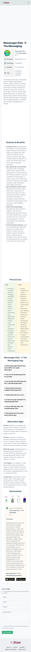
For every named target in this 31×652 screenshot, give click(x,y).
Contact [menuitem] (15, 647)
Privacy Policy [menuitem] (22, 649)
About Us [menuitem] (9, 647)
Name (5, 597)
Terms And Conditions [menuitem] (10, 649)
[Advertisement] (15, 21)
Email (5, 602)
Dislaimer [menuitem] (22, 647)
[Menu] (28, 2)
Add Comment (7, 612)
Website (5, 607)
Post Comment (7, 632)
